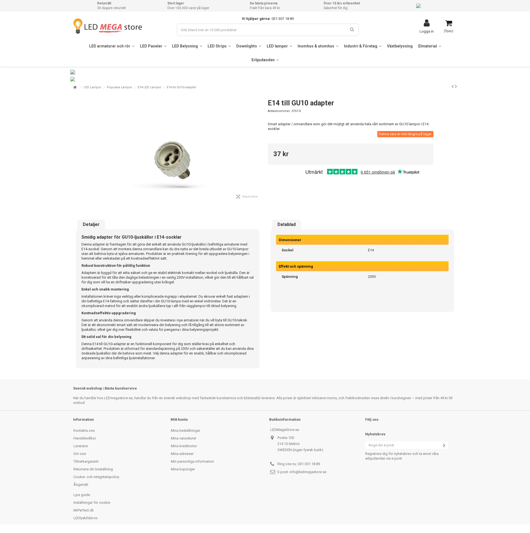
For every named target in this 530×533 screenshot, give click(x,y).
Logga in (427, 31)
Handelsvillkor (84, 438)
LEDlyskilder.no (85, 518)
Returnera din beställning (93, 469)
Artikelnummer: (279, 111)
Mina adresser (182, 454)
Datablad (286, 224)
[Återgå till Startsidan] (74, 87)
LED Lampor (92, 87)
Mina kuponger (183, 469)
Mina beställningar (185, 430)
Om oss (79, 454)
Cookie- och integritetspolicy (96, 477)
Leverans (80, 446)
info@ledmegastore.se (308, 472)
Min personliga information (192, 461)
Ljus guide (81, 495)
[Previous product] (453, 86)
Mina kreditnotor (184, 446)
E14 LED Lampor (149, 87)
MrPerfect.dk (83, 510)
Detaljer (91, 224)
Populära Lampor (119, 87)
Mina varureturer (183, 438)
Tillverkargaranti (86, 461)
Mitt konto (179, 419)
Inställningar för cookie (91, 502)
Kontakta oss (84, 430)
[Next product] (456, 86)
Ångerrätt (80, 485)
